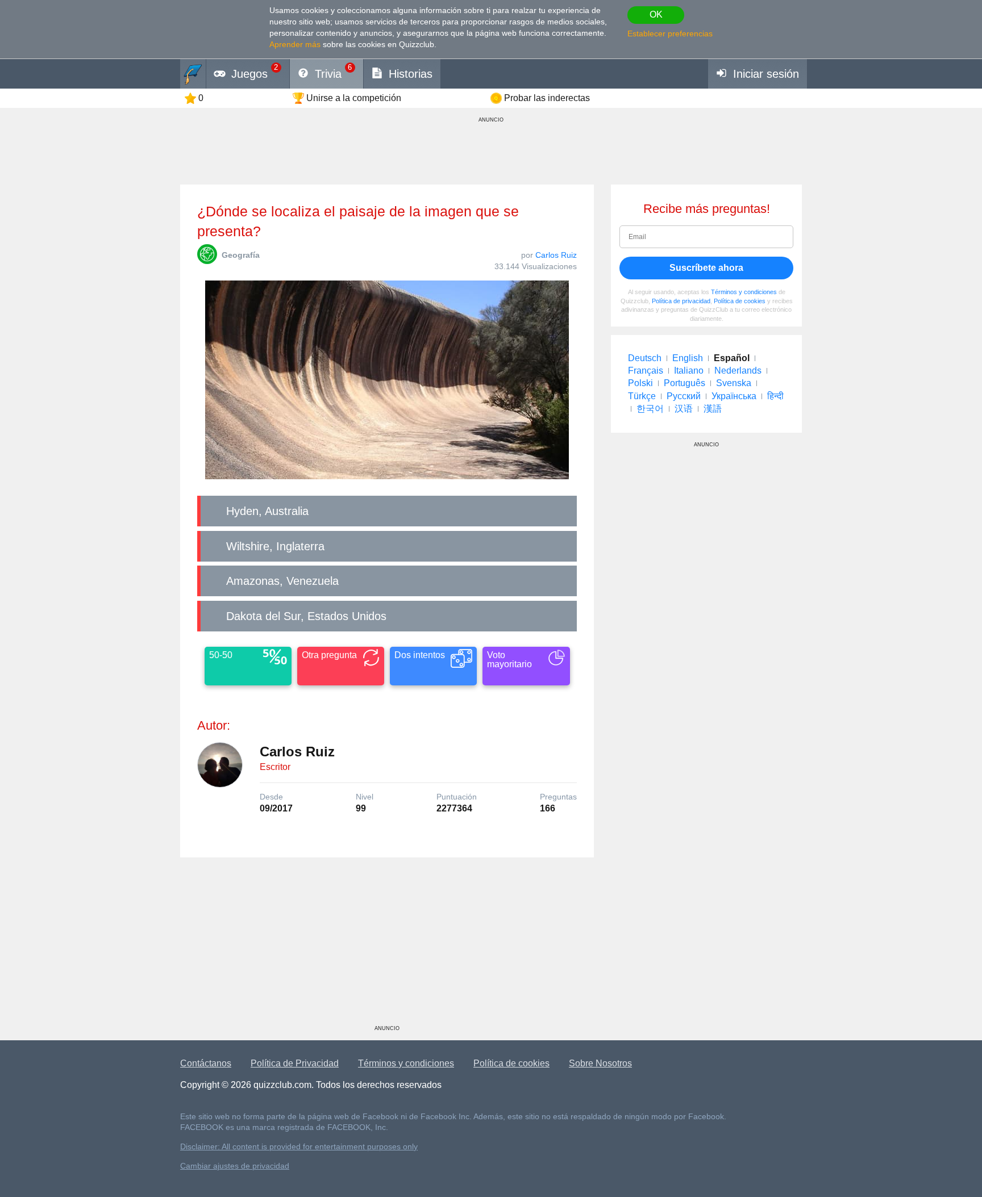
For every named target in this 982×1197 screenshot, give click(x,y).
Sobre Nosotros (600, 1063)
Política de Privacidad (295, 1063)
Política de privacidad (681, 301)
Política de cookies (739, 301)
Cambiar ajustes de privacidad (234, 1166)
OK (656, 14)
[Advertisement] (387, 945)
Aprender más (295, 44)
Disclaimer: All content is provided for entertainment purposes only (299, 1146)
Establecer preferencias (670, 33)
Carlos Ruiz (556, 255)
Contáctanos (205, 1063)
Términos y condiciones (744, 291)
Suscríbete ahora (706, 268)
